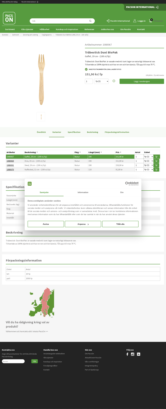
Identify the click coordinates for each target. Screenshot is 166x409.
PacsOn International (29, 2)
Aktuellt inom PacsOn (93, 357)
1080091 (10, 165)
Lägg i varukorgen (142, 81)
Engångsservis (46, 35)
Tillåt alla (120, 224)
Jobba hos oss (107, 29)
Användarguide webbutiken (54, 353)
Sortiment (10, 29)
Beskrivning (92, 132)
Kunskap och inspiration (67, 29)
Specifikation (74, 132)
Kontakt (141, 29)
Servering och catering (30, 35)
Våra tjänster (27, 29)
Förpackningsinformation (117, 132)
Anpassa (81, 224)
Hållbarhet (44, 29)
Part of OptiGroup (92, 370)
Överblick (41, 132)
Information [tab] (83, 192)
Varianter (56, 132)
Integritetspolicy (91, 366)
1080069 (10, 161)
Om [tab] (121, 192)
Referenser (89, 29)
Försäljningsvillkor (50, 366)
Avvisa (46, 224)
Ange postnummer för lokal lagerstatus (105, 69)
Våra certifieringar (92, 361)
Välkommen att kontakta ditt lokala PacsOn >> (27, 331)
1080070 (10, 169)
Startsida (5, 35)
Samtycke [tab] (44, 192)
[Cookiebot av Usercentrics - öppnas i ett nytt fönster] (127, 184)
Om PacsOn (125, 29)
